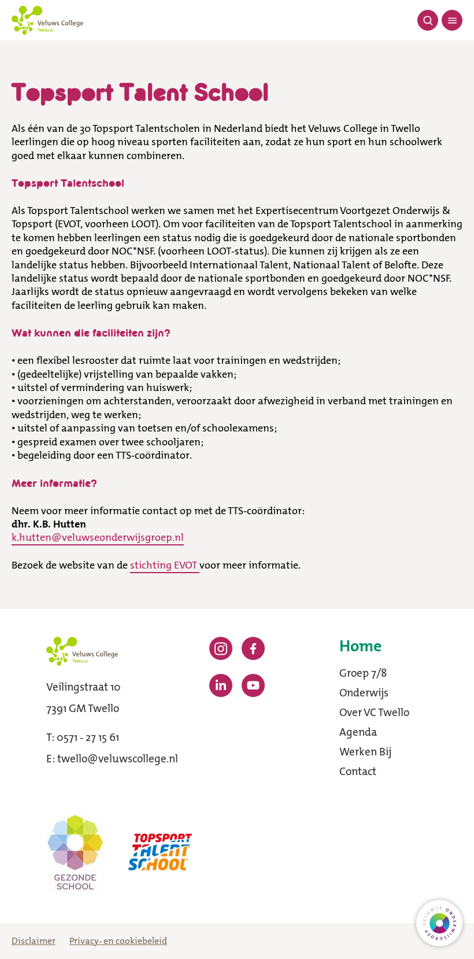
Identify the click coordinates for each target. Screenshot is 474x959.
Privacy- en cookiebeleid (118, 941)
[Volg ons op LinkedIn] (220, 685)
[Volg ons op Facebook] (253, 648)
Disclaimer (33, 941)
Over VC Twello (374, 712)
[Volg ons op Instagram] (220, 648)
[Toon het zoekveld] (427, 20)
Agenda (358, 732)
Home (360, 646)
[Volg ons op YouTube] (253, 685)
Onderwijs (363, 692)
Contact (357, 771)
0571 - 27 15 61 (88, 737)
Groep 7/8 (363, 673)
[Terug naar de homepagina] (47, 20)
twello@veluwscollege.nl (117, 758)
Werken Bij (365, 751)
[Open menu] (452, 20)
